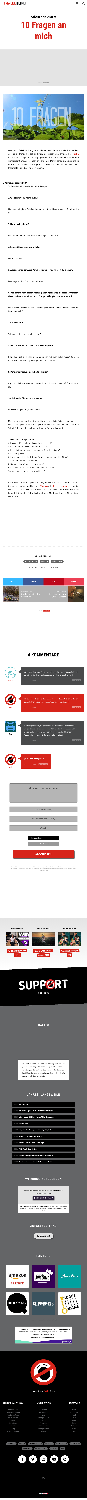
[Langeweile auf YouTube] (54, 1459)
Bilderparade (13, 1409)
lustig (13, 1428)
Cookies (54, 1448)
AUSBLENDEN (46, 82)
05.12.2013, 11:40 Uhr (30, 707)
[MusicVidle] (69, 1276)
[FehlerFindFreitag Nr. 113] (69, 945)
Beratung (27, 1448)
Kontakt (49, 1444)
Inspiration (43, 1403)
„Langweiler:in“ (58, 1190)
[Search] (83, 3)
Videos (43, 1431)
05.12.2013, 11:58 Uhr (30, 740)
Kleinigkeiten (13, 1418)
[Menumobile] (76, 3)
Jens (55, 486)
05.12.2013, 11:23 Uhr (30, 680)
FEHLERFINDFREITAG (69, 928)
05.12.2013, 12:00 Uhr (30, 764)
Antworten (76, 680)
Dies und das (31, 561)
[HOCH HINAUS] (43, 1477)
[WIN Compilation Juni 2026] (17, 945)
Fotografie (43, 1423)
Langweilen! (43, 1236)
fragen (44, 561)
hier (32, 868)
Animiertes (43, 1409)
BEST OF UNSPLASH (43, 928)
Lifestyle (74, 1403)
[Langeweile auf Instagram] (43, 1459)
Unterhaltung (13, 1403)
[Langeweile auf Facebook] (22, 1459)
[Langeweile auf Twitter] (33, 1459)
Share (33, 582)
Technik (74, 1426)
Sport (74, 1420)
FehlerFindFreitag (13, 1412)
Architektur (43, 1412)
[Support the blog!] (43, 986)
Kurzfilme (13, 1423)
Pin (53, 582)
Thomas (44, 486)
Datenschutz (41, 1448)
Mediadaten (61, 1444)
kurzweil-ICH (43, 1426)
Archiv (22, 1444)
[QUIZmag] (17, 1303)
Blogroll (11, 1444)
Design (43, 1420)
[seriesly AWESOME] (43, 1276)
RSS (62, 1448)
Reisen (73, 1418)
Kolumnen (74, 1412)
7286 (46, 1391)
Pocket (74, 582)
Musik (74, 1415)
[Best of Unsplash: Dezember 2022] (43, 945)
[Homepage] (16, 3)
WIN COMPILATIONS (17, 928)
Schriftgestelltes (43, 1428)
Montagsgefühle (13, 1415)
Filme (13, 1420)
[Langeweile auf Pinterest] (65, 1459)
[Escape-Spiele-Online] (69, 1303)
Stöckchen (57, 561)
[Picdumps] (43, 1303)
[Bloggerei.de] (43, 1493)
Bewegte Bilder (43, 1418)
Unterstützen (35, 1444)
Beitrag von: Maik (43, 556)
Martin (76, 154)
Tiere (74, 1428)
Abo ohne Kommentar (43, 844)
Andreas (66, 486)
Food (74, 1409)
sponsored (75, 1444)
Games (13, 1426)
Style (74, 1423)
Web (73, 1431)
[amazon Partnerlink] (17, 1276)
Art (43, 1415)
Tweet (12, 582)
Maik (10, 707)
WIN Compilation (13, 1431)
